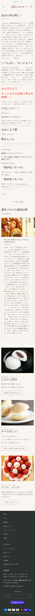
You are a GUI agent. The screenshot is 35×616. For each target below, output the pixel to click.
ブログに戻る (19, 202)
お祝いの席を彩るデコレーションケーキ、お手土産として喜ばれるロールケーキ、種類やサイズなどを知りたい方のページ (17, 494)
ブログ (5, 538)
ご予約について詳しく (10, 502)
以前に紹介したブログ (8, 163)
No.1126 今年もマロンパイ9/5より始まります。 (16, 241)
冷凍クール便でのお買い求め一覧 (14, 448)
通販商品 (5, 522)
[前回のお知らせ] (3, 2)
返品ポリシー (7, 552)
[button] (3, 7)
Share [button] (5, 194)
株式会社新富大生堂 (14, 613)
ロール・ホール (10, 487)
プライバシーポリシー (9, 549)
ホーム (5, 518)
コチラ (7, 123)
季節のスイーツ (7, 526)
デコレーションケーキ (9, 530)
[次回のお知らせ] (32, 2)
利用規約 (5, 560)
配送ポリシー (7, 556)
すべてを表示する (6, 213)
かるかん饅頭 (9, 379)
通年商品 (5, 534)
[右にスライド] (21, 341)
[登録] (30, 596)
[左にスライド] (14, 341)
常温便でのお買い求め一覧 (12, 393)
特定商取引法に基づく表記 (10, 564)
